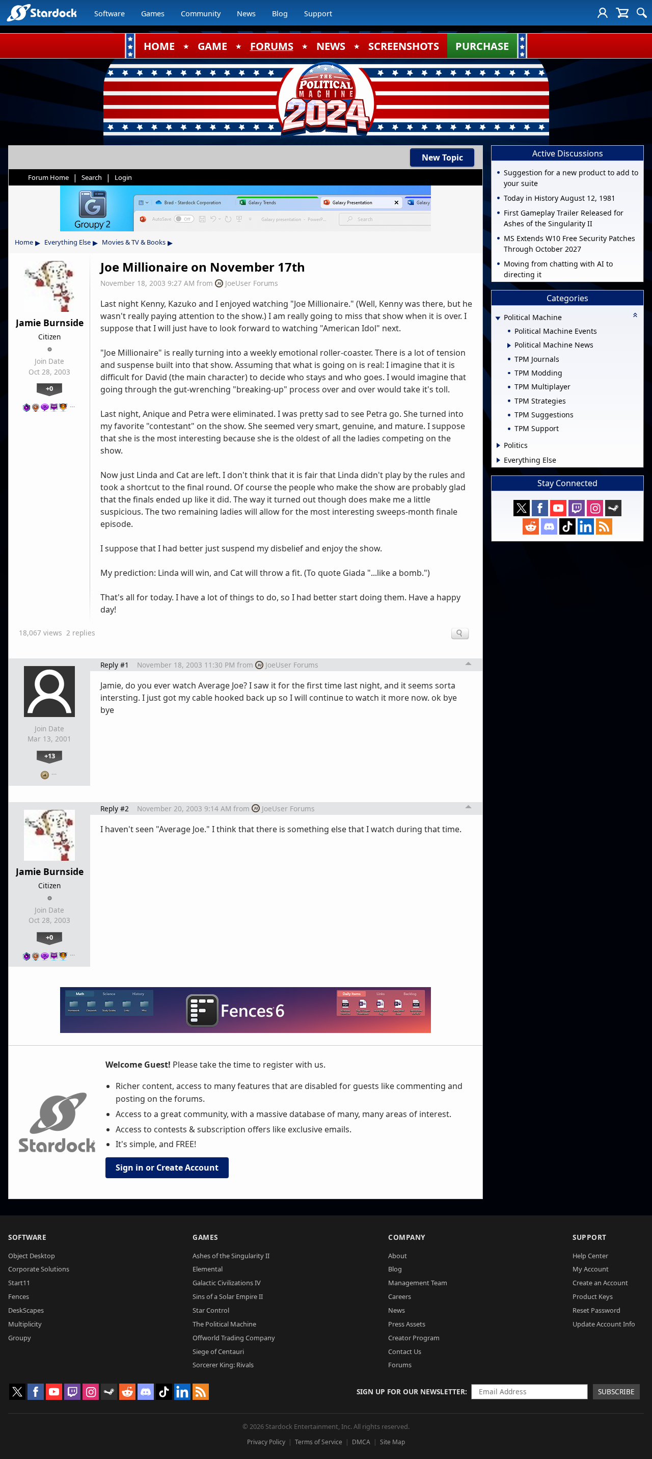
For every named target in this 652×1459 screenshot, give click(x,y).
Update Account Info (604, 1324)
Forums (400, 1364)
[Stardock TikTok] (567, 526)
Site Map (392, 1442)
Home (24, 242)
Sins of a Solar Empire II (228, 1296)
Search (92, 177)
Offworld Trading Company (234, 1337)
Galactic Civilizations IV (227, 1282)
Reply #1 (114, 665)
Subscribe (616, 1391)
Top (468, 665)
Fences (18, 1296)
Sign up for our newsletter (411, 1391)
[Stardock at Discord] (549, 526)
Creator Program (414, 1337)
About (397, 1255)
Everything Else (67, 242)
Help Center (590, 1255)
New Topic (442, 157)
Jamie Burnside (50, 322)
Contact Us (404, 1351)
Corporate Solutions (38, 1269)
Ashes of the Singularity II (231, 1255)
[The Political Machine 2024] (326, 99)
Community (201, 13)
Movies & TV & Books (134, 242)
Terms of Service (318, 1442)
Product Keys (593, 1296)
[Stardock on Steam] (613, 508)
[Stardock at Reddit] (531, 526)
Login (123, 177)
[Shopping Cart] (622, 13)
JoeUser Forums (251, 283)
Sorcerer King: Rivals (223, 1364)
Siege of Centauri (218, 1351)
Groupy (19, 1337)
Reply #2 (114, 808)
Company (406, 1237)
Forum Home (48, 177)
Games (153, 13)
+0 (49, 388)
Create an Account (600, 1282)
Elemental (208, 1269)
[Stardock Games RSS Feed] (604, 526)
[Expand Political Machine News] (509, 345)
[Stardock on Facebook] (540, 508)
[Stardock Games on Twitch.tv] (576, 508)
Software (109, 13)
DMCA (361, 1442)
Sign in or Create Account (167, 1167)
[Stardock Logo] (41, 12)
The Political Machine (224, 1324)
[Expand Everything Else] (498, 460)
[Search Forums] (642, 13)
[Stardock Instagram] (595, 508)
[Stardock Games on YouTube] (558, 508)
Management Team (417, 1282)
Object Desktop (31, 1255)
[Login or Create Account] (602, 13)
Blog (280, 13)
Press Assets (406, 1324)
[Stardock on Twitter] (521, 508)
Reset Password (596, 1310)
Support (318, 13)
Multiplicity (25, 1324)
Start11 (19, 1282)
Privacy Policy (266, 1442)
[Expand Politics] (498, 445)
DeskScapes (26, 1310)
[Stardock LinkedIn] (586, 526)
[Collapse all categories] (635, 315)
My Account (591, 1269)
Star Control (211, 1310)
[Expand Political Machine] (497, 318)
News (246, 13)
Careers (399, 1296)
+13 (49, 755)
